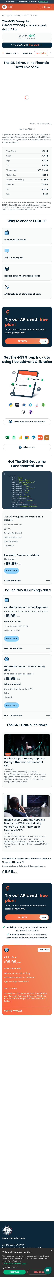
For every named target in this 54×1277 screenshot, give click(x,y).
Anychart (49, 124)
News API (27, 53)
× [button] (51, 1251)
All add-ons (29, 447)
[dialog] (27, 1262)
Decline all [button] (39, 1272)
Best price (41, 53)
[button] (27, 1263)
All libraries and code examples (29, 421)
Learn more (43, 2)
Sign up (47, 7)
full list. (7, 1001)
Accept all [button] (14, 1272)
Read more (17, 1261)
